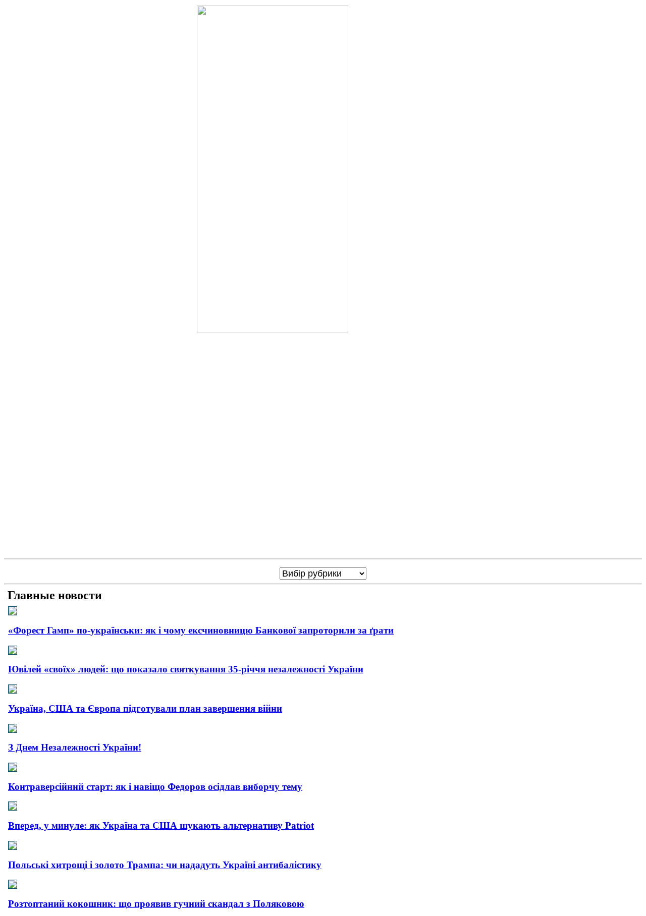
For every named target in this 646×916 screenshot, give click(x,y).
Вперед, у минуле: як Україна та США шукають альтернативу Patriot (161, 825)
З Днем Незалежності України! (74, 747)
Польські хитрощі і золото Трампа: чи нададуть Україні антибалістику (164, 865)
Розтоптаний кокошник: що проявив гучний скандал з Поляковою (156, 903)
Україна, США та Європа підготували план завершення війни (145, 708)
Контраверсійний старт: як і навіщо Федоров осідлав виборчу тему (155, 786)
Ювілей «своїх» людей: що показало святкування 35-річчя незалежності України (185, 669)
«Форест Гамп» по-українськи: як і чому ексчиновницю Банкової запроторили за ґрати (201, 630)
